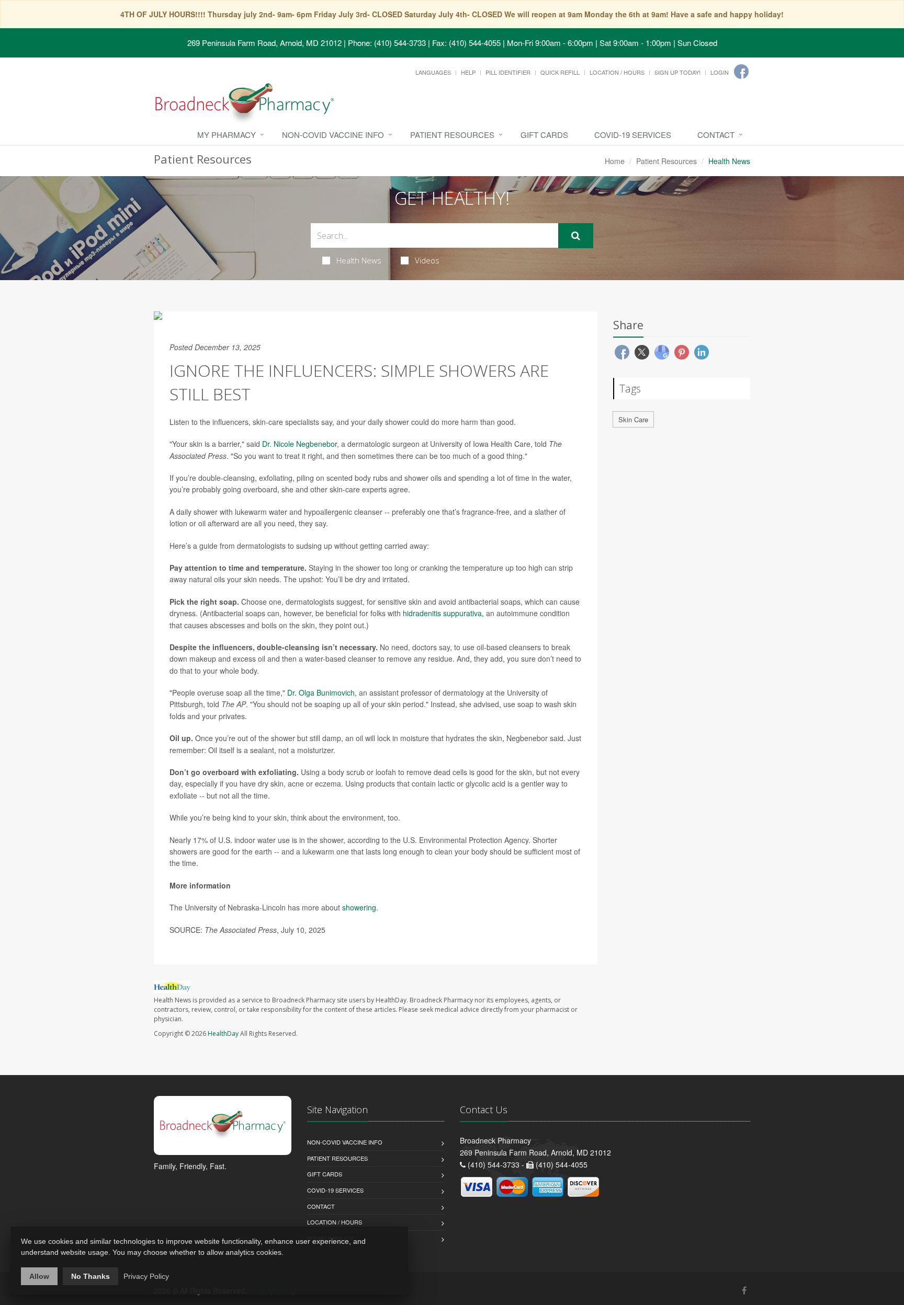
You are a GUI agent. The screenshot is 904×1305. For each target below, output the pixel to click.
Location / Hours (617, 72)
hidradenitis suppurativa (442, 613)
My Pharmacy (226, 134)
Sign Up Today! (677, 72)
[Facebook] (741, 71)
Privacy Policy (146, 1276)
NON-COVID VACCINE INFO (333, 134)
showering (359, 907)
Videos (427, 260)
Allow (39, 1276)
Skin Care (633, 419)
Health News (358, 260)
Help (468, 72)
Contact (715, 134)
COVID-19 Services (632, 134)
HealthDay (223, 1033)
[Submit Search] (575, 235)
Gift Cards (544, 134)
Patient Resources (452, 134)
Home (615, 161)
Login (719, 72)
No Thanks (90, 1276)
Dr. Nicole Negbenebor (299, 443)
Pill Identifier (507, 72)
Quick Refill (560, 72)
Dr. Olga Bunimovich (321, 692)
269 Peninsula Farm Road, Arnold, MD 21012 (264, 42)
